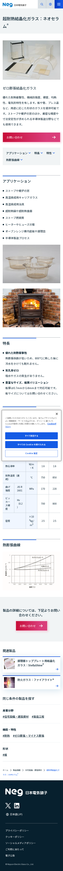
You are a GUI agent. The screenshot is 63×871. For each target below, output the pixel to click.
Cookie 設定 (31, 453)
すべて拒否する (31, 435)
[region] (31, 435)
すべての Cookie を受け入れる (31, 444)
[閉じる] (56, 414)
